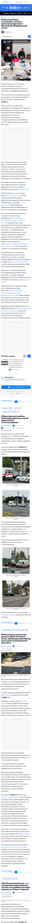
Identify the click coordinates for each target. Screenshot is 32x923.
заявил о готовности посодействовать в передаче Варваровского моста (12, 293)
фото (25, 13)
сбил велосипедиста (8, 615)
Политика (11, 17)
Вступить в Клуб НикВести (17, 387)
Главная (3, 17)
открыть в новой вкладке (6, 430)
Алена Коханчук (19, 646)
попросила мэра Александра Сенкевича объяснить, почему (13, 220)
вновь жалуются (24, 834)
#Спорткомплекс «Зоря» (8, 878)
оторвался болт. (23, 189)
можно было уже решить (18, 262)
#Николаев (5, 408)
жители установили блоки (10, 797)
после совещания (13, 195)
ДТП (11, 436)
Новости (7, 17)
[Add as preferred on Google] (7, 7)
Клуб (27, 7)
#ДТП (15, 408)
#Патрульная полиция (7, 411)
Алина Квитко (7, 428)
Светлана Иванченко (20, 425)
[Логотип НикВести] (15, 7)
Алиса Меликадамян (20, 892)
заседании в (7, 695)
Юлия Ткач (7, 31)
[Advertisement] (16, 145)
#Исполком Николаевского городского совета (13, 630)
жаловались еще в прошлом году (12, 847)
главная (5, 13)
